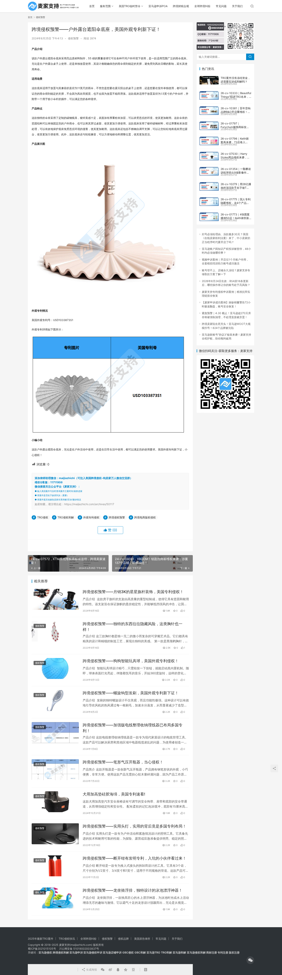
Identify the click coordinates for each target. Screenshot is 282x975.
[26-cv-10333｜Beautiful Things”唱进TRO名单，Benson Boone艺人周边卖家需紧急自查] (209, 95)
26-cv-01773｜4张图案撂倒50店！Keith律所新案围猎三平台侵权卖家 (235, 218)
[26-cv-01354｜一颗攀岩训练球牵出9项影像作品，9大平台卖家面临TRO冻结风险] (209, 171)
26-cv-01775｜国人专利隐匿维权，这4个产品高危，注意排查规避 (236, 203)
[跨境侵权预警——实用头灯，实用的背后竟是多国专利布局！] (55, 833)
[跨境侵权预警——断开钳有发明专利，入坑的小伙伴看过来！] (55, 865)
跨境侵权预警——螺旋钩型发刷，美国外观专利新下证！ (131, 693)
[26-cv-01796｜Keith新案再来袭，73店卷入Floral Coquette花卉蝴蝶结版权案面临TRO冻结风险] (209, 141)
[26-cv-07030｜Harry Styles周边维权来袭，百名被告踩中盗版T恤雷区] (209, 156)
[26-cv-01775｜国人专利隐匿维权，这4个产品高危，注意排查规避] (209, 201)
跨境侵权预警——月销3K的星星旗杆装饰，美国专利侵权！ (133, 591)
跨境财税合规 (181, 6)
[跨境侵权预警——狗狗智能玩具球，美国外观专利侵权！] (55, 668)
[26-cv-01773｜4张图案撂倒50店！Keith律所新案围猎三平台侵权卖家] (209, 217)
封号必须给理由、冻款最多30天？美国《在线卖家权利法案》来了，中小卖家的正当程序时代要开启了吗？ (226, 238)
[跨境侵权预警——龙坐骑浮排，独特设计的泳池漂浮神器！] (55, 897)
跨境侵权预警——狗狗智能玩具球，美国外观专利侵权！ (131, 661)
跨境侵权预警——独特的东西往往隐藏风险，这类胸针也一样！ (132, 627)
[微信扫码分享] (102, 969)
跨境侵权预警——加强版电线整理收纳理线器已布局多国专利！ (132, 728)
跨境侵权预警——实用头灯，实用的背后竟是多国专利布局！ (134, 826)
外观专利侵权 (91, 517)
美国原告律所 (142, 938)
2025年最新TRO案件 (40, 938)
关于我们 (237, 6)
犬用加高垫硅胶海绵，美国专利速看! (114, 794)
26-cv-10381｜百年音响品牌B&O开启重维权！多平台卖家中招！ (236, 112)
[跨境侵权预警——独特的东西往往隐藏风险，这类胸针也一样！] (55, 631)
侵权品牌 (123, 938)
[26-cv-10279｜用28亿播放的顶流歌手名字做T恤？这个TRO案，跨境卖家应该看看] (209, 186)
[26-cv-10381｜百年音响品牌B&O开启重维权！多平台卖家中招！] (209, 110)
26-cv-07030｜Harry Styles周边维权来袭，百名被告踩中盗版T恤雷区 (235, 157)
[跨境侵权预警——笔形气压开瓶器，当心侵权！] (55, 769)
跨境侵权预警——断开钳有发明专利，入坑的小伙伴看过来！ (134, 858)
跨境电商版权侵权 (145, 517)
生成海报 (91, 969)
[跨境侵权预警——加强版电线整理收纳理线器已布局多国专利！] (55, 732)
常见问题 (221, 6)
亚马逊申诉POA (157, 6)
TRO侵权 (42, 517)
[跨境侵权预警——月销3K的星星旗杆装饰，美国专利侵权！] (55, 599)
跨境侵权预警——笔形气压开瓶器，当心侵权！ (123, 762)
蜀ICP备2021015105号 (42, 948)
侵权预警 (73, 38)
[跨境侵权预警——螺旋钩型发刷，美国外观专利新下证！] (55, 700)
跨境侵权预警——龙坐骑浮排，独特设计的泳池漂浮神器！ (132, 890)
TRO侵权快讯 (67, 938)
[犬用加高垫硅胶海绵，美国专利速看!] (55, 801)
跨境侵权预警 (117, 517)
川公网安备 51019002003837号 (79, 948)
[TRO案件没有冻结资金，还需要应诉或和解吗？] (209, 80)
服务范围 (105, 6)
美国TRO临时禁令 (129, 6)
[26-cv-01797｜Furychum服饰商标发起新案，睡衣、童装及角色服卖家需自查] (209, 126)
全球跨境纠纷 (202, 6)
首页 (92, 6)
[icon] (250, 960)
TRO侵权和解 (66, 517)
